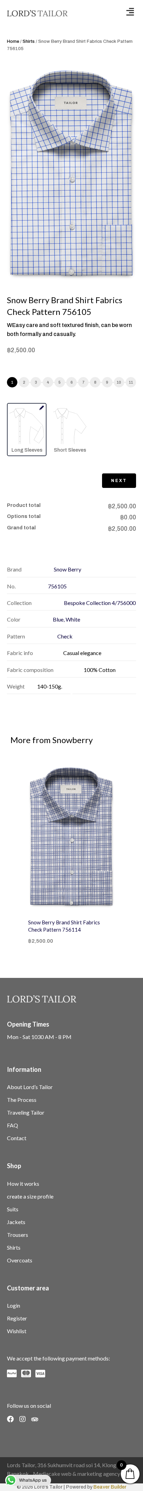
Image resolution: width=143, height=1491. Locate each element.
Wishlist (16, 1331)
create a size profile (30, 1196)
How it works (23, 1183)
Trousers (17, 1234)
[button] (130, 11)
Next (119, 480)
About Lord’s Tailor (30, 1087)
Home (13, 41)
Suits (12, 1209)
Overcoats (19, 1260)
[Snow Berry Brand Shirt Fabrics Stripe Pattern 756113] (88, 837)
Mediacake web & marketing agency (76, 1473)
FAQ (12, 1125)
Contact (16, 1138)
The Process (21, 1099)
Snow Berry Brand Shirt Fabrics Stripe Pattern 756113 (81, 926)
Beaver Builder (109, 1487)
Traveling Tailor (25, 1112)
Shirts (29, 41)
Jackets (16, 1222)
